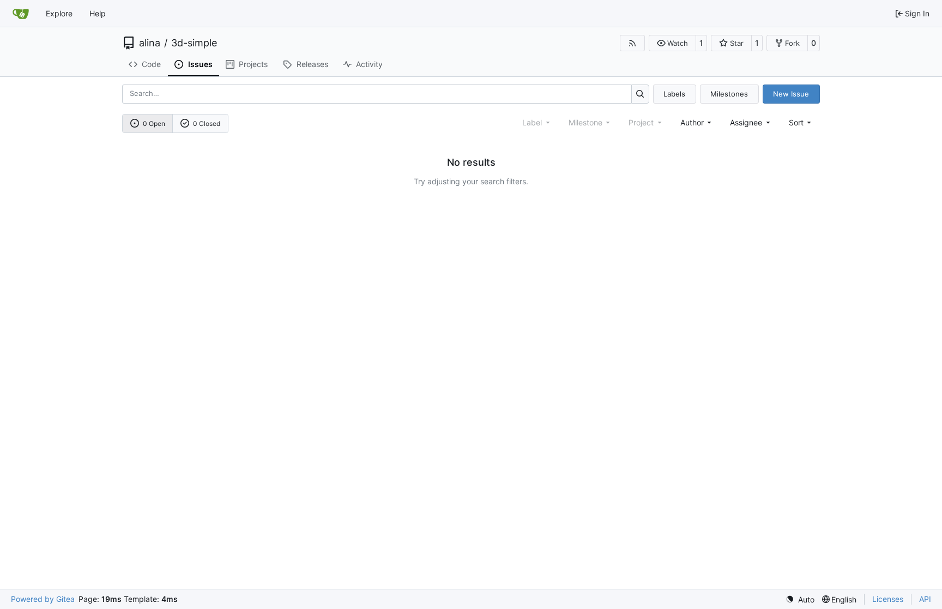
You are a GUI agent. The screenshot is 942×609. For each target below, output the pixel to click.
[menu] (801, 122)
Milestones (729, 93)
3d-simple (194, 43)
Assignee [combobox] (746, 122)
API (925, 599)
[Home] (20, 13)
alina (149, 43)
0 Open (154, 123)
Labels (674, 93)
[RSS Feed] (632, 43)
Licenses (887, 599)
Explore (59, 13)
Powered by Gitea (43, 599)
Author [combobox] (692, 122)
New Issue (791, 93)
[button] (672, 43)
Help (97, 13)
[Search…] (640, 94)
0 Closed (206, 123)
